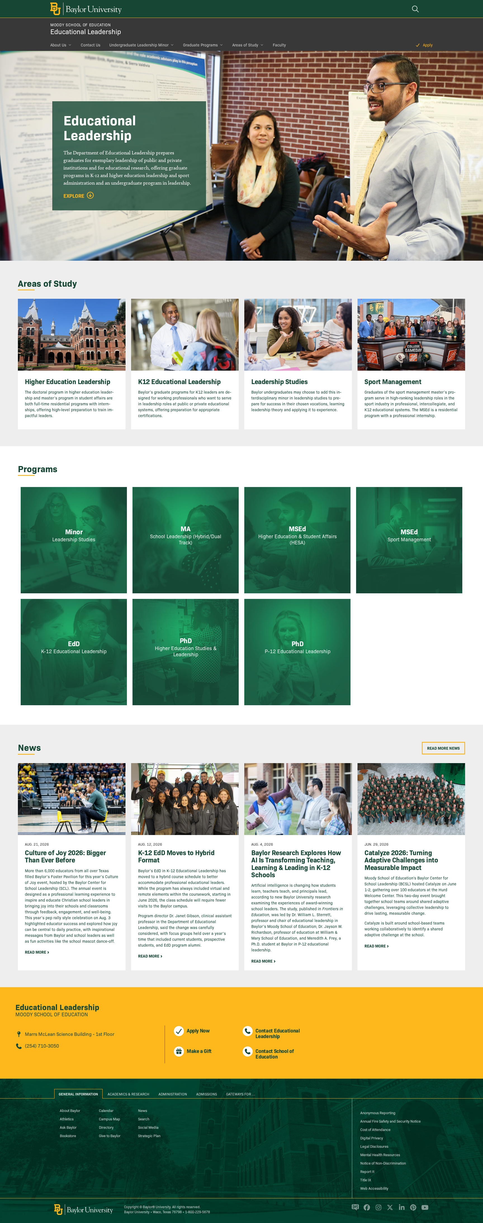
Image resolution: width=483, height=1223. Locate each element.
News (142, 1110)
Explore (73, 195)
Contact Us (90, 45)
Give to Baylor (109, 1135)
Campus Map (109, 1118)
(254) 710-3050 (42, 1045)
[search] (416, 9)
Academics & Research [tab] (128, 1093)
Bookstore (68, 1135)
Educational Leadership (85, 31)
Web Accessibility (374, 1188)
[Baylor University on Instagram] (377, 1209)
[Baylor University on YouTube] (423, 1209)
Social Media (148, 1127)
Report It (367, 1171)
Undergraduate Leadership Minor (139, 45)
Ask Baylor (68, 1127)
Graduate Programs (200, 45)
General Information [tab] (78, 1093)
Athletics (67, 1118)
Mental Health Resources (380, 1154)
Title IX (365, 1179)
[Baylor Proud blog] (354, 1209)
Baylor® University (157, 1206)
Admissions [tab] (206, 1093)
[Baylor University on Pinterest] (412, 1209)
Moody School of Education (80, 24)
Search (143, 1118)
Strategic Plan (149, 1135)
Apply (428, 45)
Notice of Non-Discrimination (383, 1162)
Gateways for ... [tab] (240, 1093)
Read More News (443, 748)
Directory (106, 1127)
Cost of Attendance (375, 1129)
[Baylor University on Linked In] (400, 1209)
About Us (58, 45)
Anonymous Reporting (378, 1112)
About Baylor (70, 1110)
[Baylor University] (85, 9)
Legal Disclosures (374, 1146)
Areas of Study (245, 45)
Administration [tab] (172, 1093)
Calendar (106, 1110)
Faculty (279, 45)
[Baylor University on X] (389, 1209)
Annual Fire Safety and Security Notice (390, 1120)
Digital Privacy (371, 1137)
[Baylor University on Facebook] (365, 1209)
